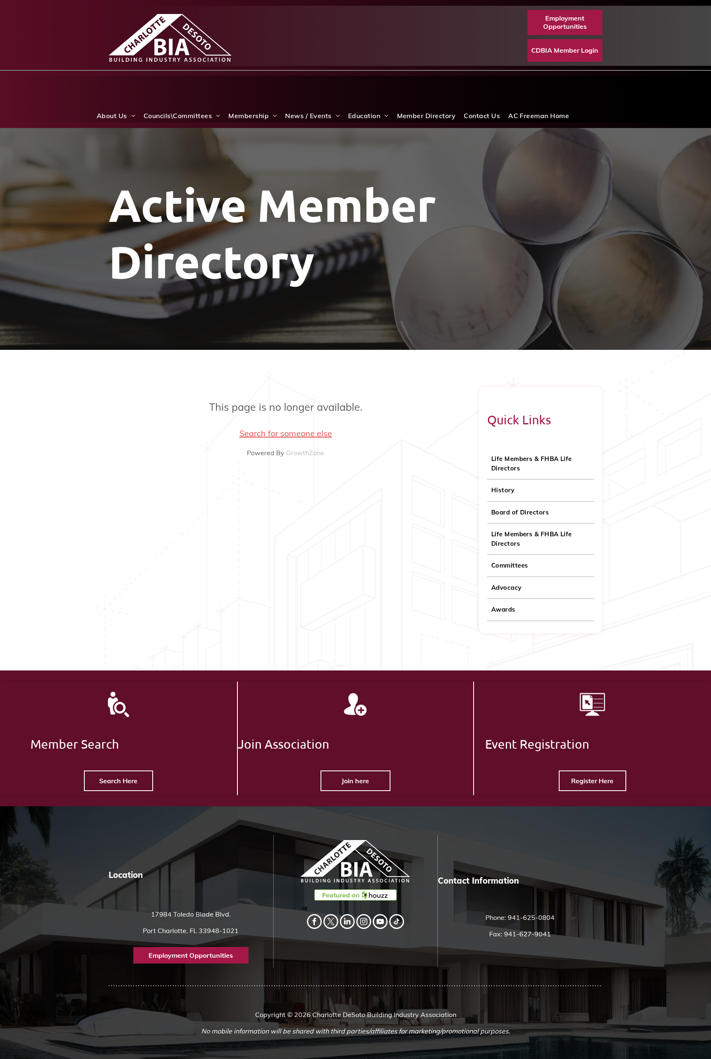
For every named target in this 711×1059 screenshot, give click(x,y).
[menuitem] (116, 116)
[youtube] (380, 922)
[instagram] (363, 922)
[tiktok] (396, 922)
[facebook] (314, 922)
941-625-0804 (531, 917)
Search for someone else (285, 433)
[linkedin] (347, 922)
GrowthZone (305, 453)
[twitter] (330, 922)
